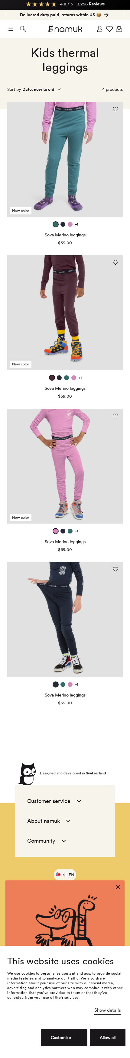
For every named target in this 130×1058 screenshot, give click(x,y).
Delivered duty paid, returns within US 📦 (60, 14)
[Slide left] (124, 14)
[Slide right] (5, 14)
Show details (107, 1010)
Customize (61, 1037)
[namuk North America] (65, 28)
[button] (11, 29)
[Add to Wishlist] (115, 109)
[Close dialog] (118, 887)
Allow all (107, 1037)
